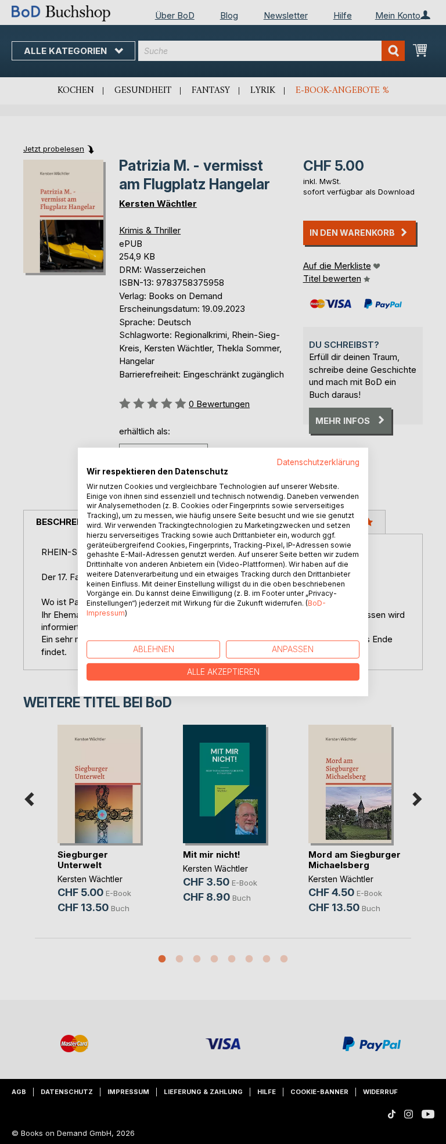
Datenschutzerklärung (318, 462)
